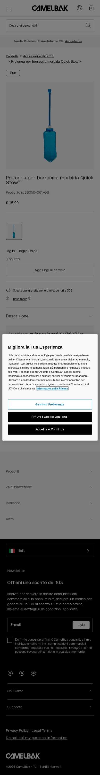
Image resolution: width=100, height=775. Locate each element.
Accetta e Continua (50, 429)
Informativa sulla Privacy (52, 388)
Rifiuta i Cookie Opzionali (50, 417)
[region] (49, 387)
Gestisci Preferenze (50, 404)
